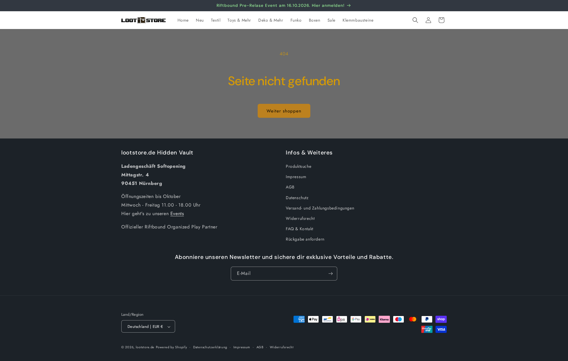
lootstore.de (145, 347)
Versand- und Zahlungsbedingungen (320, 208)
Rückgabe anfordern (305, 239)
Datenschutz (297, 198)
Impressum (296, 177)
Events (177, 213)
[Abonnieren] (330, 274)
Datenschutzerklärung (210, 347)
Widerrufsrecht (300, 218)
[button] (415, 20)
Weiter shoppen (284, 111)
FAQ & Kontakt (299, 229)
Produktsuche (298, 166)
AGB (290, 187)
